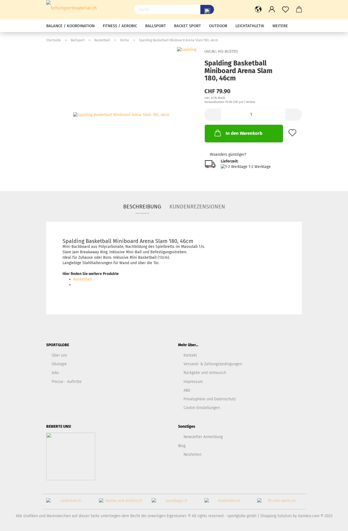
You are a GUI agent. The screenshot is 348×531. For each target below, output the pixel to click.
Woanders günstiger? (228, 154)
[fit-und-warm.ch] (279, 503)
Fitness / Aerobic (120, 25)
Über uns (59, 355)
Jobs (55, 372)
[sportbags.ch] (174, 503)
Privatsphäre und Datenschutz (210, 399)
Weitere (280, 25)
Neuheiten (192, 454)
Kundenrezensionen (197, 206)
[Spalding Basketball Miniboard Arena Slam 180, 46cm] (121, 115)
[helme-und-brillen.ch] (121, 503)
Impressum (193, 381)
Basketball (82, 279)
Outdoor (218, 25)
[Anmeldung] (272, 9)
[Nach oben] (333, 522)
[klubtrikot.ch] (226, 503)
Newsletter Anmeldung (203, 437)
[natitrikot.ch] (68, 503)
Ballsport (155, 25)
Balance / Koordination (70, 25)
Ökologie (59, 364)
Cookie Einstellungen (202, 407)
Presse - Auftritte (67, 381)
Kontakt (190, 355)
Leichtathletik (249, 25)
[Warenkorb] (299, 9)
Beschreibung (142, 206)
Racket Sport (187, 25)
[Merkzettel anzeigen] (285, 9)
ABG (187, 390)
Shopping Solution (276, 516)
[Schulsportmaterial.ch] (86, 8)
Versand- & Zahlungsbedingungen (213, 364)
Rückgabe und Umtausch (205, 372)
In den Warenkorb (244, 133)
